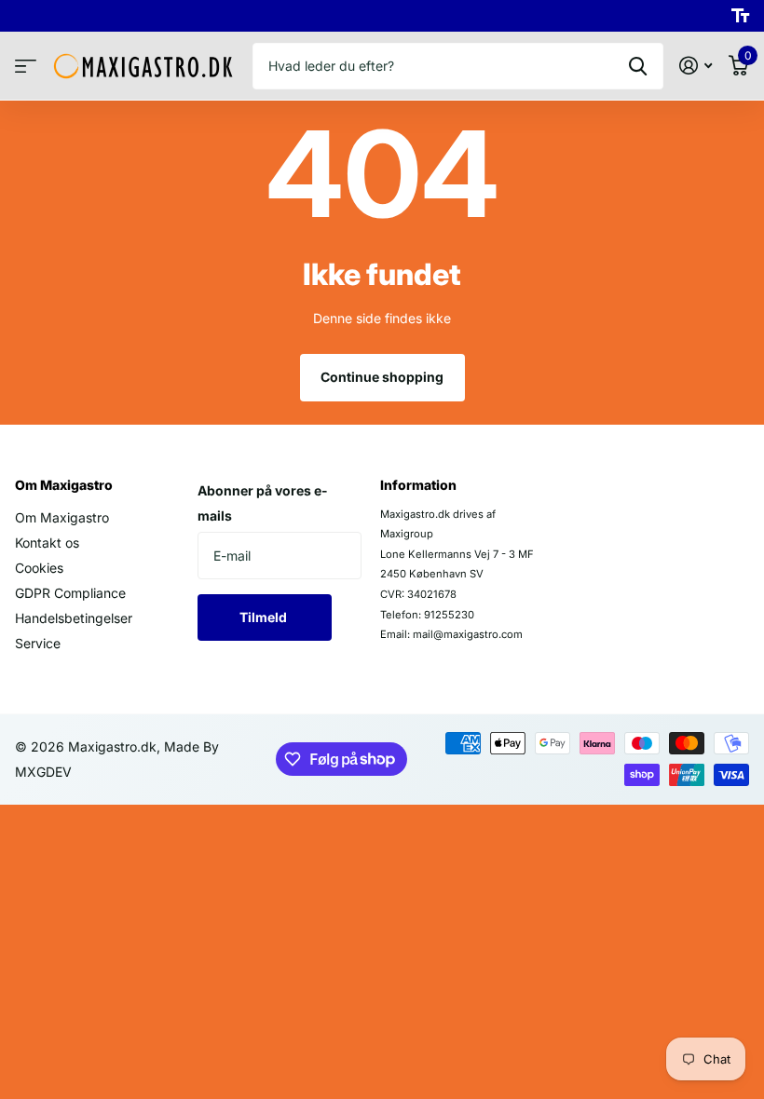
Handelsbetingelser (73, 618)
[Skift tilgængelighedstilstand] (740, 16)
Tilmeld (264, 617)
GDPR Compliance (70, 593)
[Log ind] (695, 66)
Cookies (39, 568)
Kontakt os (47, 542)
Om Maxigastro (64, 485)
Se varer (25, 67)
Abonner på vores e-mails (263, 502)
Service (38, 643)
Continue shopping (382, 377)
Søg (637, 66)
